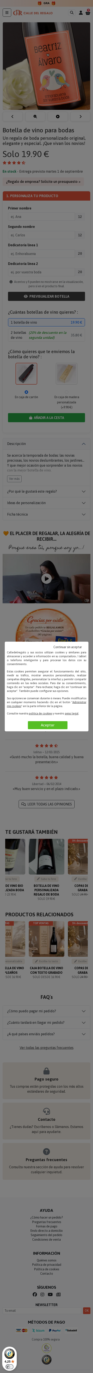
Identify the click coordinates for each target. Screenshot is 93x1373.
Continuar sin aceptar (67, 647)
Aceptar (48, 725)
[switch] (9, 1366)
